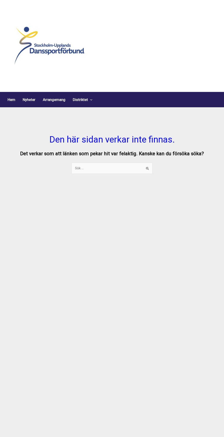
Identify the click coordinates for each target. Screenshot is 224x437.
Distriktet (80, 99)
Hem (11, 99)
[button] (90, 99)
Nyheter (29, 99)
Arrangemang (54, 99)
